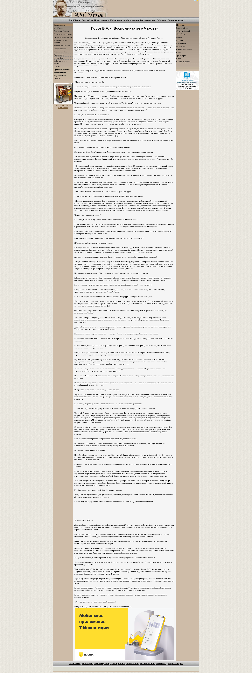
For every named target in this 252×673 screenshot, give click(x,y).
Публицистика (117, 20)
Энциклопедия (175, 20)
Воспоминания (147, 20)
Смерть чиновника (184, 49)
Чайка (178, 59)
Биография (87, 20)
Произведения (101, 20)
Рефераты (162, 20)
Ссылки (57, 66)
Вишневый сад (182, 28)
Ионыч (179, 37)
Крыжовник (181, 43)
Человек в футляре (183, 62)
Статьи (57, 78)
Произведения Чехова (63, 34)
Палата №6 (180, 46)
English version (60, 75)
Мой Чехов (74, 20)
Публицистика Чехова (63, 37)
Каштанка (180, 40)
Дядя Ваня (180, 34)
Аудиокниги (59, 55)
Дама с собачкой (183, 31)
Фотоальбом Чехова (62, 46)
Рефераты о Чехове (61, 52)
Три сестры (181, 55)
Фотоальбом (132, 20)
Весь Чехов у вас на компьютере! (63, 106)
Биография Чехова (61, 31)
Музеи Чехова (59, 58)
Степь (178, 52)
